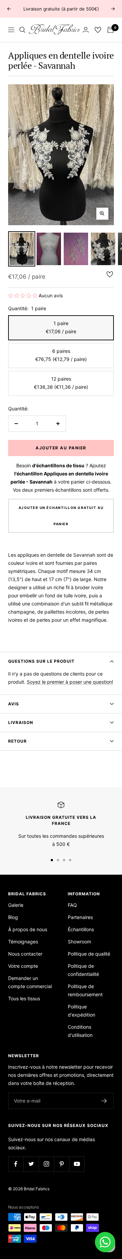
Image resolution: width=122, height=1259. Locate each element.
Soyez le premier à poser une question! (70, 682)
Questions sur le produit (41, 661)
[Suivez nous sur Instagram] (46, 1164)
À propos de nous (27, 929)
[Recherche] (22, 30)
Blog (13, 917)
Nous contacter (25, 954)
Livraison (20, 722)
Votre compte (23, 966)
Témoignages (23, 941)
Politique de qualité (89, 954)
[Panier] (110, 30)
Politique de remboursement (85, 990)
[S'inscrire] (104, 1100)
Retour (17, 741)
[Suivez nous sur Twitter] (31, 1164)
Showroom (79, 941)
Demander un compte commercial (30, 982)
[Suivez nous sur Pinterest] (61, 1164)
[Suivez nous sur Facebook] (15, 1164)
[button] (23, 295)
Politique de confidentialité (83, 970)
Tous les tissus (24, 998)
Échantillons (81, 929)
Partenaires (80, 917)
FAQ (72, 905)
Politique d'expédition (81, 1011)
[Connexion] (86, 30)
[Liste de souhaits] (98, 30)
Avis (13, 703)
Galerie (15, 905)
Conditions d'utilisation (80, 1031)
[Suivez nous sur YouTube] (76, 1164)
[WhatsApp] (105, 1242)
